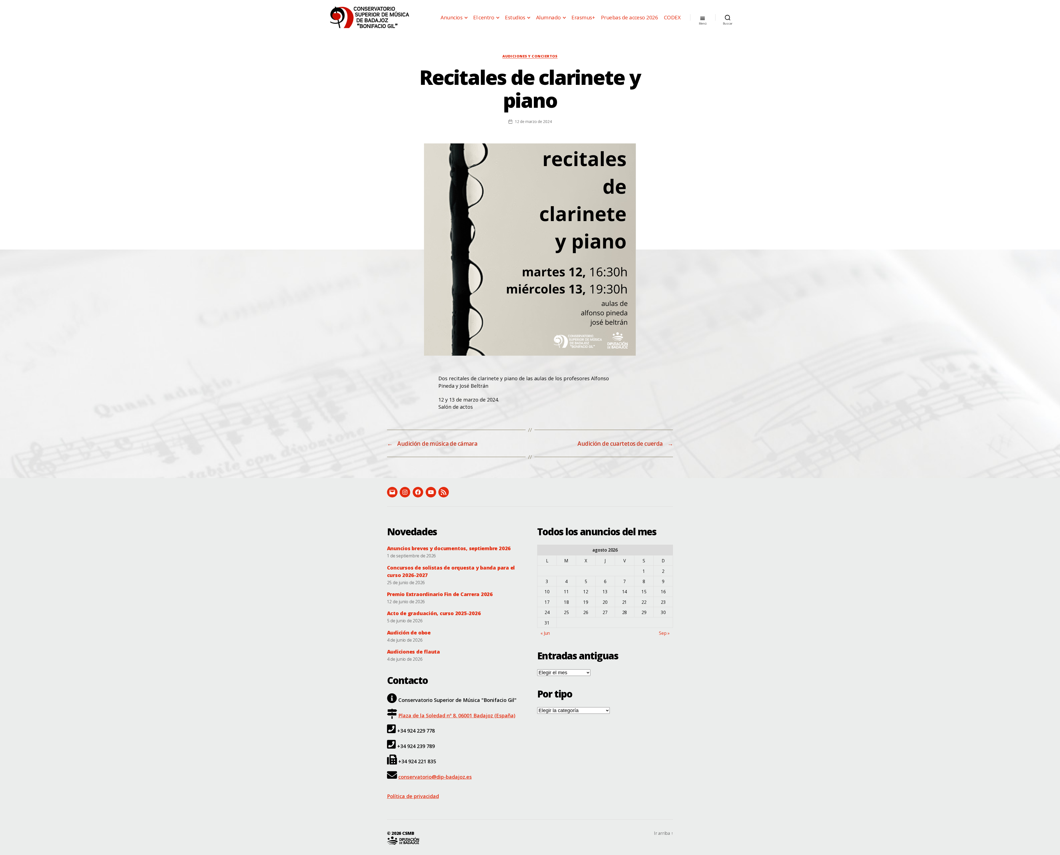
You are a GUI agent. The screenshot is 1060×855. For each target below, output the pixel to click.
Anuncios (451, 17)
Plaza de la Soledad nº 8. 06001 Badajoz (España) (456, 715)
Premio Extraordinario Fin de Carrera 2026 (440, 594)
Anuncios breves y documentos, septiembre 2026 (449, 548)
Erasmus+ (583, 17)
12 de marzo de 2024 (533, 121)
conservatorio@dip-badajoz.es (435, 776)
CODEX (672, 17)
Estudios (515, 17)
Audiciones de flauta (413, 651)
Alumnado (548, 17)
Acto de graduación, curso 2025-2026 (434, 613)
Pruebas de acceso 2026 (629, 17)
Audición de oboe (409, 632)
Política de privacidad (413, 796)
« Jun (545, 633)
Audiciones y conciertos (530, 56)
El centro (483, 17)
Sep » (664, 633)
